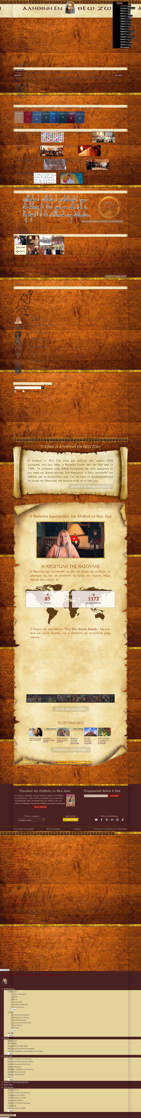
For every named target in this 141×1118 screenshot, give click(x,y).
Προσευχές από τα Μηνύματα (21, 877)
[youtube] (96, 820)
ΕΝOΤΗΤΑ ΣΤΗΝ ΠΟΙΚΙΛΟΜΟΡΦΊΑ (16, 937)
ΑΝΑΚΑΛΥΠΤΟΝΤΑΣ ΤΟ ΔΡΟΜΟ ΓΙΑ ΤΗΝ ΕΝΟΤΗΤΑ (102, 221)
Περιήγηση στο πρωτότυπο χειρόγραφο (21, 903)
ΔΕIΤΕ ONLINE (40, 807)
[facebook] (101, 820)
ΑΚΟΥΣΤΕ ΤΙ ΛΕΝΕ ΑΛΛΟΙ (115, 276)
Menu (17, 51)
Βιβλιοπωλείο (12, 895)
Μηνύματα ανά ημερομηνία (21, 869)
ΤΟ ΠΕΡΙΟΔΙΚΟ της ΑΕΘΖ (17, 952)
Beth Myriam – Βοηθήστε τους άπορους (20, 924)
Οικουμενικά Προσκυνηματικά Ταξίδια (20, 916)
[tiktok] (122, 820)
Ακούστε (14, 854)
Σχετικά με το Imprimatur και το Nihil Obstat (111, 829)
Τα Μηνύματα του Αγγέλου (20, 872)
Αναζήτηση (15, 882)
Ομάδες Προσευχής (14, 921)
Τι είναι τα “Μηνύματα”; (19, 849)
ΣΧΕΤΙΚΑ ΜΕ (8, 942)
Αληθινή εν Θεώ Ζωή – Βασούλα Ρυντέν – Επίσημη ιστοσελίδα (33, 974)
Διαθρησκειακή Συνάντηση (17, 926)
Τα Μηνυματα (12, 846)
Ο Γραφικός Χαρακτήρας (20, 859)
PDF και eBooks (12, 898)
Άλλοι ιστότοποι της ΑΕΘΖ (17, 963)
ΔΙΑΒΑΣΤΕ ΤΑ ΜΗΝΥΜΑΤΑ (90, 486)
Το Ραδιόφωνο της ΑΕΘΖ (16, 950)
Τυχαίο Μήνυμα (17, 880)
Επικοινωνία (12, 960)
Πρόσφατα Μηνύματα (19, 875)
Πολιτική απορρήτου (53, 829)
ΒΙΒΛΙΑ (6, 893)
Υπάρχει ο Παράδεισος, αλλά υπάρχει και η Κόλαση (25, 906)
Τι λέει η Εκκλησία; (18, 862)
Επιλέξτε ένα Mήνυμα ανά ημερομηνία (29, 398)
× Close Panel (5, 970)
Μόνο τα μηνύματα (31, 391)
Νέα (9, 932)
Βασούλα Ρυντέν (13, 945)
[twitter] (107, 820)
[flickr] (112, 820)
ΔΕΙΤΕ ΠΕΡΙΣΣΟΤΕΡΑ (70, 709)
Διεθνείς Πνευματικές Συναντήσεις (19, 919)
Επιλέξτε (11, 867)
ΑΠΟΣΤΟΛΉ (8, 911)
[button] (70, 433)
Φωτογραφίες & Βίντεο (15, 955)
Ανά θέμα (11, 887)
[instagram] (117, 820)
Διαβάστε (15, 851)
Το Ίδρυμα (76, 829)
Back (14, 864)
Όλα (18, 391)
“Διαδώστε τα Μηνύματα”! (16, 929)
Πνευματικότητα (17, 856)
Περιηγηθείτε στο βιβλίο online (18, 900)
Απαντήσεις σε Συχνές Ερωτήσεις (19, 957)
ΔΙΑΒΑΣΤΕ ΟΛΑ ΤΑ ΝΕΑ (70, 749)
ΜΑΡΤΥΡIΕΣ (8, 939)
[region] (70, 419)
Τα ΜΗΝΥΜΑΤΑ (9, 843)
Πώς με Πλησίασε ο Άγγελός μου (19, 947)
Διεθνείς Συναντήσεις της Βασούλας (20, 913)
